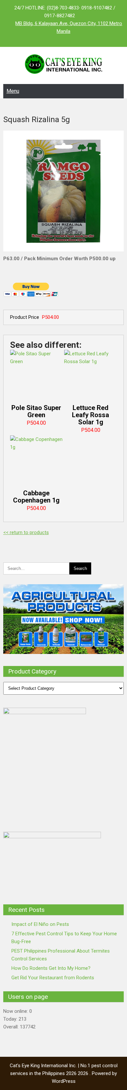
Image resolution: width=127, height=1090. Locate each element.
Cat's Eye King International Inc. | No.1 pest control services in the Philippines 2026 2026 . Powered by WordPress (64, 1073)
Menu (13, 91)
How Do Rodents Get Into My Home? (51, 968)
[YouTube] (76, 39)
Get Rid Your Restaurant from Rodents (52, 978)
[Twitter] (63, 39)
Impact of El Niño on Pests (40, 924)
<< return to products (26, 532)
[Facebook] (50, 39)
